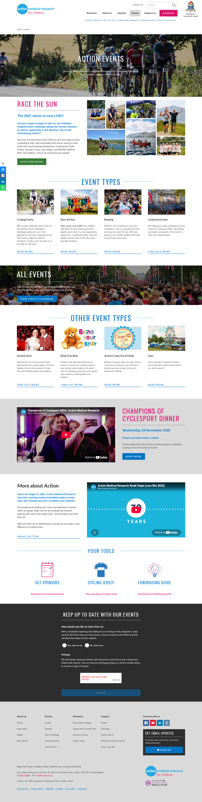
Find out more (162, 251)
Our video (70, 789)
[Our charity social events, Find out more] (35, 338)
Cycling (88, 20)
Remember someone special (113, 741)
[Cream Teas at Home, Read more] (122, 338)
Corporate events (148, 20)
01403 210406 (24, 775)
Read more (28, 251)
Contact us (137, 5)
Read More (134, 456)
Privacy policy (37, 789)
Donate (168, 13)
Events (135, 13)
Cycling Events (25, 219)
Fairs (150, 355)
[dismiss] (3, 163)
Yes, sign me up (74, 645)
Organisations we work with (84, 729)
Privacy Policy (109, 663)
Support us (150, 13)
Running (108, 219)
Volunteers (105, 729)
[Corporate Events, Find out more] (166, 202)
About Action (28, 536)
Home (19, 29)
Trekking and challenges (128, 20)
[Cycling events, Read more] (35, 202)
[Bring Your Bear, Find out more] (79, 338)
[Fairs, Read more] (166, 338)
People (20, 735)
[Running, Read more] (122, 202)
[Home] (35, 9)
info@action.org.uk (44, 775)
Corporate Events (158, 219)
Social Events (24, 355)
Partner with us (107, 735)
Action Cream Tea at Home (119, 355)
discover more (32, 161)
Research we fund (80, 735)
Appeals (121, 13)
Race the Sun (68, 219)
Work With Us (22, 741)
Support (105, 716)
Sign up (165, 750)
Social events (170, 20)
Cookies (59, 789)
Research (92, 13)
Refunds (49, 789)
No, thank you (96, 645)
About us (107, 13)
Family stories (79, 741)
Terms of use (22, 789)
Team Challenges (52, 735)
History (20, 723)
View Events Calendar (37, 298)
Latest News (22, 729)
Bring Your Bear (69, 355)
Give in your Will (108, 747)
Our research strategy (82, 723)
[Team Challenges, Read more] (79, 202)
